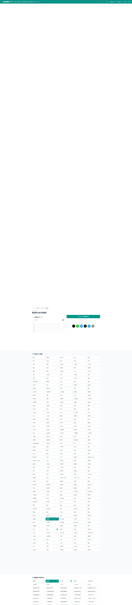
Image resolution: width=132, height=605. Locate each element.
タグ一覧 (125, 1)
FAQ (129, 1)
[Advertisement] (83, 339)
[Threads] (85, 326)
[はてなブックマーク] (89, 326)
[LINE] (77, 326)
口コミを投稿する (84, 316)
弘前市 (42, 308)
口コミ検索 (118, 1)
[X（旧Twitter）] (73, 326)
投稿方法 (112, 1)
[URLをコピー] (92, 326)
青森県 (37, 308)
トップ (106, 1)
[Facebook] (81, 326)
